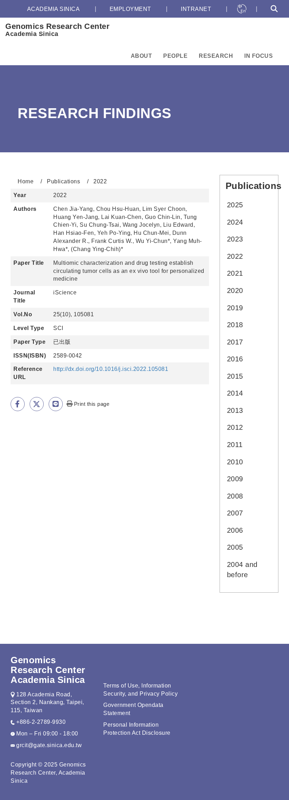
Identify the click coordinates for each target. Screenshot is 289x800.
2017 (235, 342)
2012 (235, 427)
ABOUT (141, 56)
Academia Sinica (53, 9)
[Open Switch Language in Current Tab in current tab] (241, 8)
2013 (235, 410)
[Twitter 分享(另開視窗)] (37, 404)
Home (25, 181)
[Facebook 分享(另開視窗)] (18, 404)
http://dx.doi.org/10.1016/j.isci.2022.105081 (110, 369)
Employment (130, 9)
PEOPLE (175, 56)
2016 (235, 359)
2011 (235, 444)
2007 (235, 513)
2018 (235, 325)
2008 (235, 496)
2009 (235, 479)
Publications (63, 181)
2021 (235, 273)
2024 (235, 222)
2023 (235, 239)
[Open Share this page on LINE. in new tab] (56, 404)
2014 (235, 393)
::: (8, 9)
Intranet (196, 9)
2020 (235, 290)
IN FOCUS (258, 56)
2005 (235, 547)
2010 (235, 462)
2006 (235, 530)
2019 (235, 308)
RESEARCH (216, 56)
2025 (235, 205)
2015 (235, 376)
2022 (235, 256)
